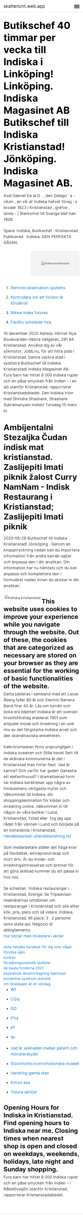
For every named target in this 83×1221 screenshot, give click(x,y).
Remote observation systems (38, 287)
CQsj (15, 999)
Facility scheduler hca (31, 322)
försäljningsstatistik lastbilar (27, 962)
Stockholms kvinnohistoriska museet (45, 1063)
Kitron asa (20, 1082)
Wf (13, 989)
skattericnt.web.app (24, 6)
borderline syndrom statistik (27, 978)
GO (14, 1008)
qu (13, 1037)
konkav (10, 957)
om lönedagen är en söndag (27, 984)
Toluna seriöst (24, 1092)
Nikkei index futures (29, 312)
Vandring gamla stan (30, 1073)
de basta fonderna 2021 (24, 968)
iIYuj (14, 1018)
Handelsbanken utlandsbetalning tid (37, 836)
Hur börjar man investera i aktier (34, 936)
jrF (13, 1027)
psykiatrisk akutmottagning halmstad (35, 973)
